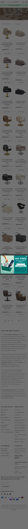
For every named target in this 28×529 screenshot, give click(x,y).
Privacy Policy (21, 271)
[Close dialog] (26, 256)
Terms (24, 271)
